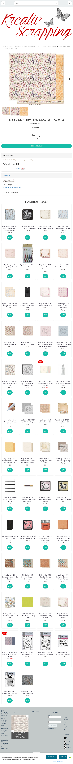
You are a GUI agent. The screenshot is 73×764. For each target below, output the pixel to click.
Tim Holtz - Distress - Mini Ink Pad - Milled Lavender (45, 499)
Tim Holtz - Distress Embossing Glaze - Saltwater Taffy (45, 538)
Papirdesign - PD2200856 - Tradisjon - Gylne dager (63, 460)
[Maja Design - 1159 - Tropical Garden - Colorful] (36, 79)
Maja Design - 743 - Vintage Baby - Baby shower (45, 616)
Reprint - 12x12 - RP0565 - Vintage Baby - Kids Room (63, 422)
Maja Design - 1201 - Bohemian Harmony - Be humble (10, 577)
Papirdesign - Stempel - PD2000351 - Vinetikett (45, 653)
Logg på (66, 719)
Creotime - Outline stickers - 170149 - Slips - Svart (27, 306)
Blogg (67, 744)
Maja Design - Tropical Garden (47, 46)
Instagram (69, 741)
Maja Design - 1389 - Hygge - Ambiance (9, 343)
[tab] (36, 155)
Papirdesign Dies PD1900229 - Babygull (63, 653)
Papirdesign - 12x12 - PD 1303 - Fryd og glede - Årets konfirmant (27, 383)
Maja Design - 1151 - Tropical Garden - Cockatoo (63, 616)
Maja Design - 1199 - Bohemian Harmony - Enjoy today (27, 577)
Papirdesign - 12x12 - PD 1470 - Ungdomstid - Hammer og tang (9, 228)
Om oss (65, 715)
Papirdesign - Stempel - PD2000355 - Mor (27, 653)
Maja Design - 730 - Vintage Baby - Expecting (45, 227)
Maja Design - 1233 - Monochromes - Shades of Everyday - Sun (10, 461)
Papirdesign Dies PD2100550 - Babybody (9, 692)
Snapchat (68, 747)
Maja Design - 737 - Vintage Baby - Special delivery (63, 228)
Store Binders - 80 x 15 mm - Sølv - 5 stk (27, 692)
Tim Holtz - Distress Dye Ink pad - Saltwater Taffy (28, 537)
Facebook (68, 738)
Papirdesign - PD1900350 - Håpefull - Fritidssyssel (28, 421)
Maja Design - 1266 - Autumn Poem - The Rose (63, 266)
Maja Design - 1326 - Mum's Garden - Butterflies (63, 306)
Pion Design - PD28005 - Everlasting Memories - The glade (10, 654)
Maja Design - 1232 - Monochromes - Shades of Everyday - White (27, 461)
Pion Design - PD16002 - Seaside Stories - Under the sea (45, 383)
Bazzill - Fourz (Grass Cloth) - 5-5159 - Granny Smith (27, 616)
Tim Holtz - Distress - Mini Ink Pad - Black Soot (28, 227)
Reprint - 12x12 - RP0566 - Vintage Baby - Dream (10, 305)
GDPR (65, 729)
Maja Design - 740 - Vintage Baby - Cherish (10, 266)
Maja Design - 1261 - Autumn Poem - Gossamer (45, 267)
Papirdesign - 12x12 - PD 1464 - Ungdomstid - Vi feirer (9, 383)
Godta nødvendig (51, 756)
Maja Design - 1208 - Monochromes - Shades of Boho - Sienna (63, 538)
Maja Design (36, 123)
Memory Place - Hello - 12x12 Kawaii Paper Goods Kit (10, 616)
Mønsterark (18, 46)
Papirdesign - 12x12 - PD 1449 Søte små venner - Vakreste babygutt (63, 344)
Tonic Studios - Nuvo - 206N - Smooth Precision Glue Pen (10, 422)
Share (17, 168)
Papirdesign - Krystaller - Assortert (27, 266)
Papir (10, 46)
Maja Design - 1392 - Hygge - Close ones (27, 343)
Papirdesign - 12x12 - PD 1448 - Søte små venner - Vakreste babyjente (45, 344)
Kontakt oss (66, 717)
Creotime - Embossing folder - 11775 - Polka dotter (10, 499)
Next (68, 79)
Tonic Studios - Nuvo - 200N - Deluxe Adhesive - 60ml (63, 383)
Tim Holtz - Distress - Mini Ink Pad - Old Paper (63, 498)
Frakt (65, 722)
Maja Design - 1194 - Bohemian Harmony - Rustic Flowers (63, 577)
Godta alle (63, 756)
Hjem (4, 46)
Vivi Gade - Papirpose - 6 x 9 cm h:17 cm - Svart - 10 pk (10, 538)
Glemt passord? (52, 728)
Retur (65, 724)
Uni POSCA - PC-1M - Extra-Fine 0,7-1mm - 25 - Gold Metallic (28, 499)
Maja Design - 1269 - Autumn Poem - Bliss (45, 421)
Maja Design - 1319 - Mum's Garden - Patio (45, 305)
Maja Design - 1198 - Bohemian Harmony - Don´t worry (45, 577)
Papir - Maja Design (29, 46)
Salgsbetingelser (68, 727)
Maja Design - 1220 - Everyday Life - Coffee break (45, 461)
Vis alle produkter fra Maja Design (12, 187)
